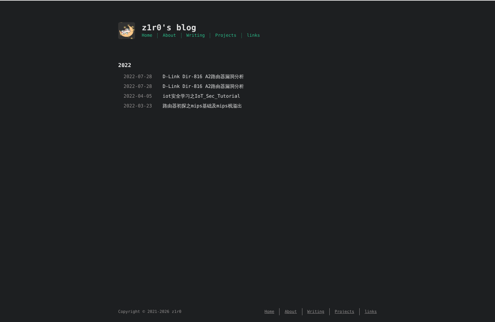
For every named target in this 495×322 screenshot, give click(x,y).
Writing (196, 35)
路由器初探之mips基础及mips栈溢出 (202, 106)
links (253, 35)
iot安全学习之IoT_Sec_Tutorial (201, 96)
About (169, 35)
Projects (225, 35)
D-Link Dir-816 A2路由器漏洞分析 (203, 76)
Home (147, 35)
